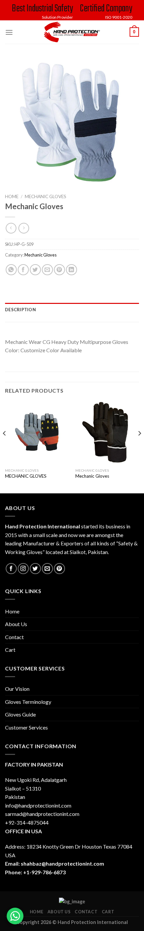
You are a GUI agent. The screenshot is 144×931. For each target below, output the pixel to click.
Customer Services (26, 727)
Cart (10, 649)
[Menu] (9, 32)
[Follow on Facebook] (11, 568)
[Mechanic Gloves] (107, 433)
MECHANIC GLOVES (26, 476)
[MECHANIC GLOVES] (37, 433)
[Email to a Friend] (47, 269)
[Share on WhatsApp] (11, 269)
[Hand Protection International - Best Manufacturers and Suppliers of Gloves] (72, 32)
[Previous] (4, 447)
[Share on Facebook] (23, 269)
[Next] (139, 447)
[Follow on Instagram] (23, 568)
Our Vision (17, 688)
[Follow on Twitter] (35, 568)
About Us (16, 624)
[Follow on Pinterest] (59, 568)
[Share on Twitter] (35, 269)
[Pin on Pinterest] (59, 269)
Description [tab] (20, 309)
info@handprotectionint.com (38, 805)
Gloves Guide (20, 714)
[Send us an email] (47, 568)
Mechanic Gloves (45, 196)
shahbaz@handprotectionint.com (62, 863)
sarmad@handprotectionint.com (42, 814)
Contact (14, 637)
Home (11, 196)
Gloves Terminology (28, 702)
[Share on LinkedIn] (71, 269)
